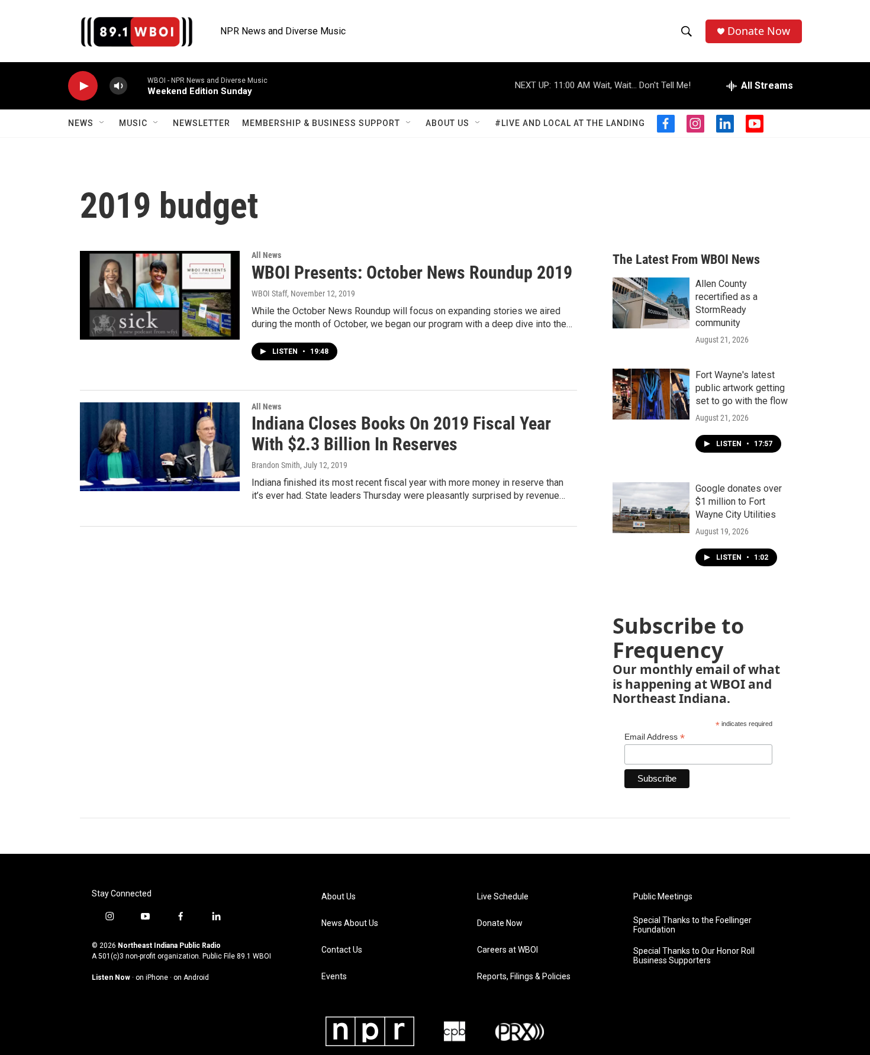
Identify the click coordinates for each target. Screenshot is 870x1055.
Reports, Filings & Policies (524, 976)
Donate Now (758, 31)
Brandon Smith (276, 465)
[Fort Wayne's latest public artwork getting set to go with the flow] (651, 394)
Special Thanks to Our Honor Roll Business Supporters (694, 956)
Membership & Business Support (321, 123)
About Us (447, 123)
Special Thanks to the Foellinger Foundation (692, 925)
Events (334, 976)
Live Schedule (503, 896)
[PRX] (519, 1031)
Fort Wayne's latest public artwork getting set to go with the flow (741, 387)
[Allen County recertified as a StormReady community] (651, 303)
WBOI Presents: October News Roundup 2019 (412, 272)
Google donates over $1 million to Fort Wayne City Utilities (738, 501)
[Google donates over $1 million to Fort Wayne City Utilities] (651, 507)
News (81, 123)
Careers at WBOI (507, 950)
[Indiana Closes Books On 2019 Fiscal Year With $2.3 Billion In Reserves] (160, 446)
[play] (82, 86)
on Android (191, 977)
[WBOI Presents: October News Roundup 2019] (160, 295)
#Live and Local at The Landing (570, 123)
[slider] (137, 85)
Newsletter (201, 123)
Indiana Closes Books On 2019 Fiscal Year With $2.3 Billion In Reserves (401, 433)
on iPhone (152, 977)
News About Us (349, 923)
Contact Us (341, 950)
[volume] (118, 86)
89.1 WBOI (254, 956)
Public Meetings (662, 896)
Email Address (654, 737)
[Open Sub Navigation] (102, 123)
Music (133, 123)
